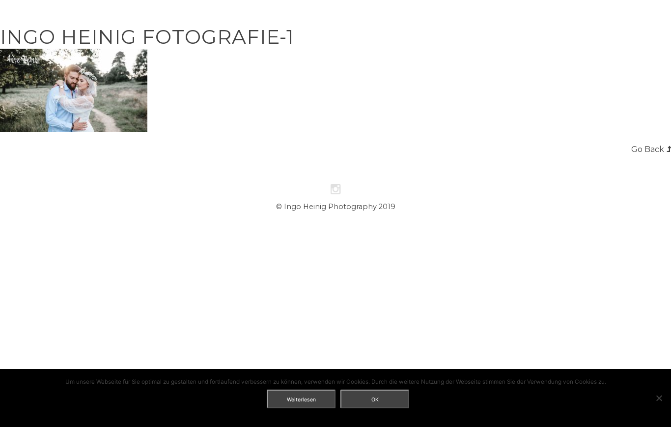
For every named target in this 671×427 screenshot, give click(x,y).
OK (375, 399)
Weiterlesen (301, 399)
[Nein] (659, 398)
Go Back (647, 149)
